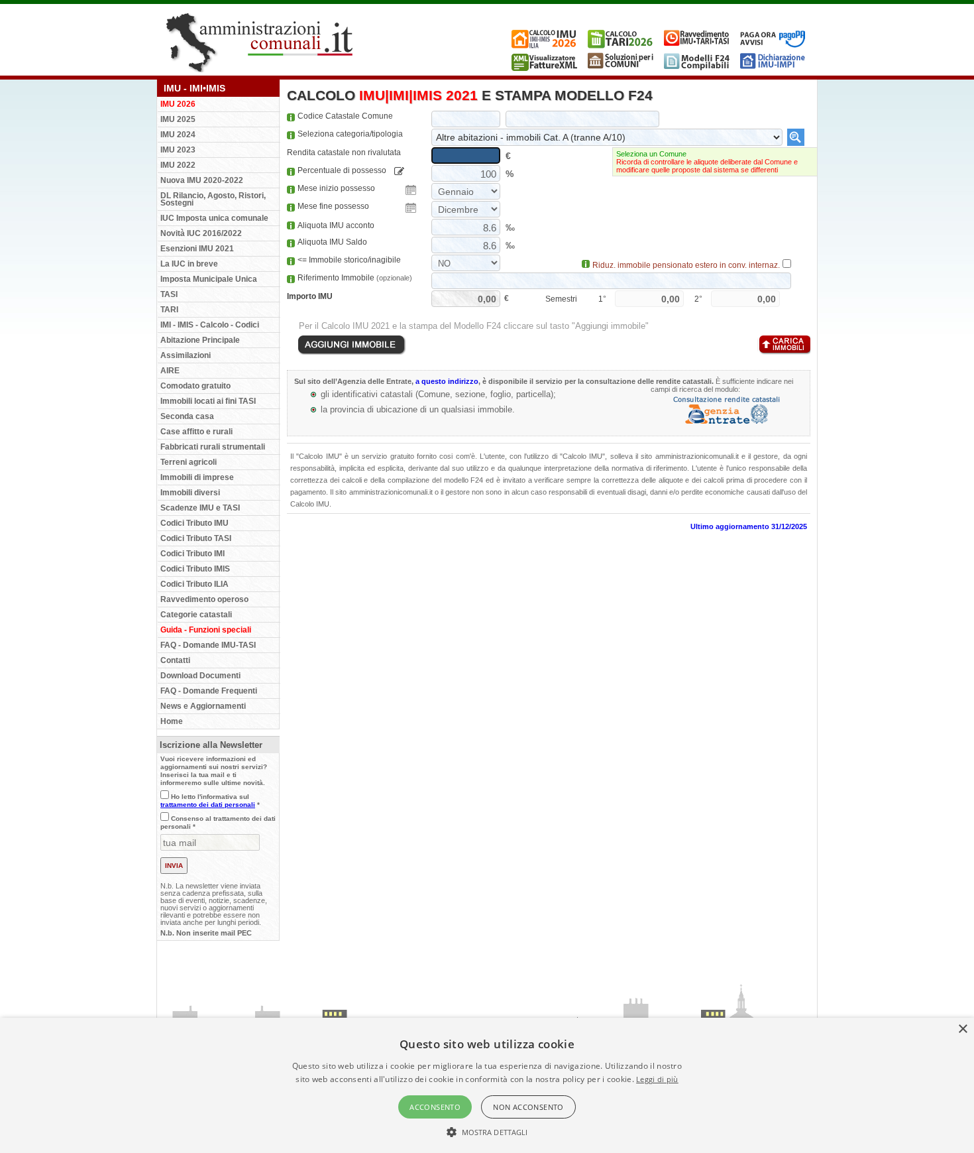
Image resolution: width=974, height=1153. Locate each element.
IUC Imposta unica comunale (214, 218)
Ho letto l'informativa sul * (210, 800)
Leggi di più (657, 1079)
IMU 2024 (177, 135)
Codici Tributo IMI (192, 554)
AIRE (170, 371)
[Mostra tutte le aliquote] (795, 137)
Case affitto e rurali (196, 432)
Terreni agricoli (188, 462)
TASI (169, 294)
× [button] (962, 1029)
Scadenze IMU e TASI (200, 508)
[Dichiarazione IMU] (773, 68)
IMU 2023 (177, 150)
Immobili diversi (190, 493)
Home (171, 721)
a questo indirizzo (446, 381)
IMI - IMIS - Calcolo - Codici (209, 325)
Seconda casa (187, 416)
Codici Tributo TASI (195, 538)
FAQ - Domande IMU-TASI (208, 645)
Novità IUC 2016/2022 (201, 233)
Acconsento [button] (434, 1107)
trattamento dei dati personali (207, 804)
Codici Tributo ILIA (194, 584)
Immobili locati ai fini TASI (208, 401)
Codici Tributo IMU (194, 523)
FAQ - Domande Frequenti (208, 691)
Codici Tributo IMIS (195, 569)
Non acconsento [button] (528, 1107)
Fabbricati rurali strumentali (212, 447)
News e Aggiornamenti (203, 706)
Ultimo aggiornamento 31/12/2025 (748, 526)
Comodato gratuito (195, 386)
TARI (169, 310)
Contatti (175, 660)
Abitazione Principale (200, 340)
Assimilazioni (185, 355)
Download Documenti (200, 676)
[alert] (487, 1085)
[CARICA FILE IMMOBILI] (783, 345)
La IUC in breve (189, 264)
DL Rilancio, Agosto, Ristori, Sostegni (213, 199)
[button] (487, 1131)
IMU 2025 (177, 119)
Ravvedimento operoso (204, 599)
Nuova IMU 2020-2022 (201, 180)
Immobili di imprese (197, 477)
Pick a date (411, 190)
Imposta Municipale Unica (208, 279)
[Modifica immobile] (399, 171)
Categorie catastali (196, 615)
